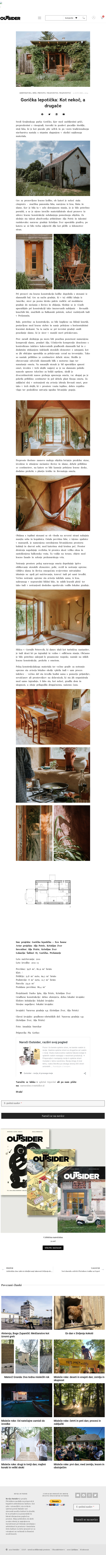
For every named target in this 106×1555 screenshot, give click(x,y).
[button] (72, 744)
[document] (53, 777)
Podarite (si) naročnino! (53, 765)
